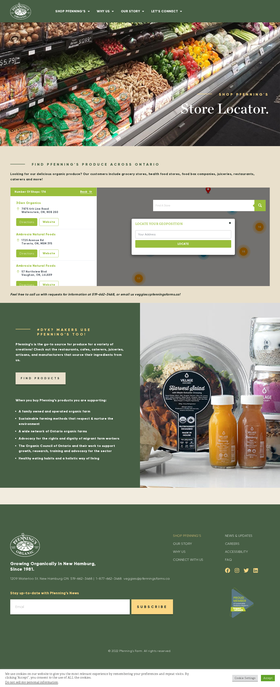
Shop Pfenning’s (70, 11)
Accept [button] (267, 678)
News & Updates (239, 536)
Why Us (103, 11)
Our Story (130, 11)
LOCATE (183, 244)
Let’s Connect (164, 11)
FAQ (228, 560)
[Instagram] (236, 570)
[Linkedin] (255, 570)
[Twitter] (246, 570)
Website (49, 222)
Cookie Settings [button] (245, 678)
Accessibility (236, 552)
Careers (232, 544)
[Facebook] (227, 570)
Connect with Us (188, 560)
